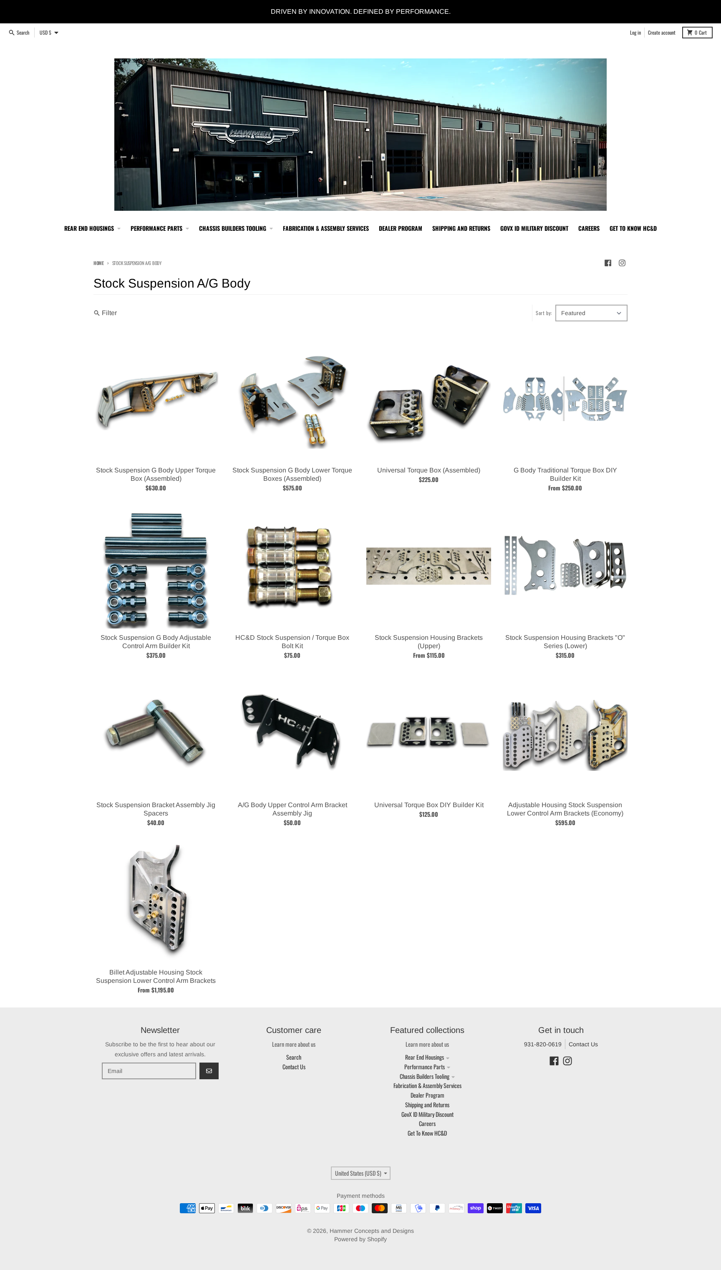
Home (98, 263)
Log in (635, 32)
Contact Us (583, 1044)
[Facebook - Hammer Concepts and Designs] (608, 263)
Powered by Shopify (360, 1239)
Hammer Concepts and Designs (372, 1230)
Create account (662, 32)
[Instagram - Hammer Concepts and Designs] (622, 263)
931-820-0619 (543, 1044)
